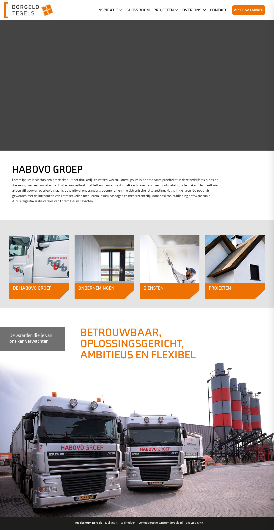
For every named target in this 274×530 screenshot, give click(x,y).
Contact (218, 10)
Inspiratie (107, 10)
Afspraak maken (249, 10)
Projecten (163, 10)
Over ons (191, 10)
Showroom (138, 10)
